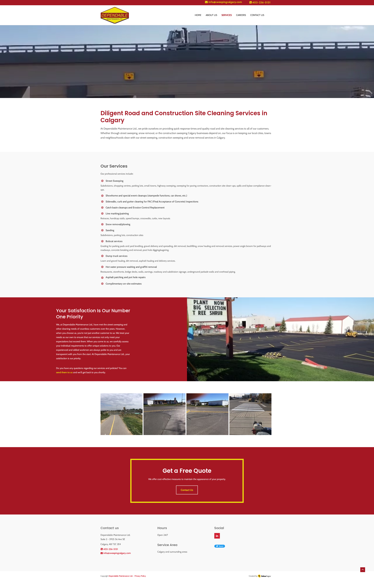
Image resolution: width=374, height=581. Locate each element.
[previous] (105, 415)
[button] (122, 414)
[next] (266, 415)
